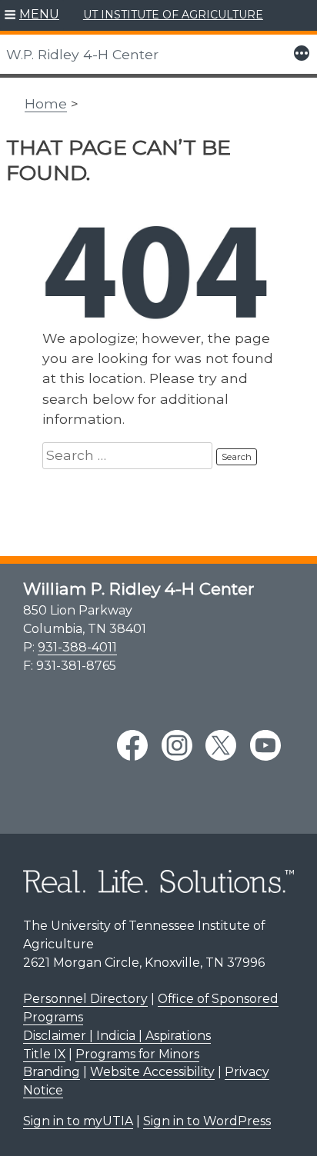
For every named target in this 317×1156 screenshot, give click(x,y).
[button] (32, 15)
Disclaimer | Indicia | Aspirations (117, 1035)
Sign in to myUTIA (78, 1121)
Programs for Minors (137, 1054)
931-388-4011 (77, 647)
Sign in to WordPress (207, 1121)
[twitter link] (220, 745)
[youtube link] (265, 745)
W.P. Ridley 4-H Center (82, 54)
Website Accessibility (152, 1071)
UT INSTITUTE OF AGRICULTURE (173, 15)
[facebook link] (132, 745)
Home (46, 103)
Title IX (44, 1054)
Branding (51, 1071)
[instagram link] (177, 745)
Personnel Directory (85, 998)
